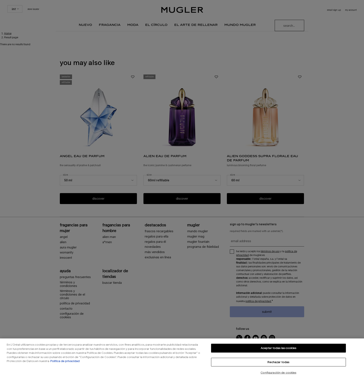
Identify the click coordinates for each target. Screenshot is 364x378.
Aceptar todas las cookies (278, 348)
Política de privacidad (65, 361)
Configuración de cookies (278, 372)
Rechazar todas (278, 362)
